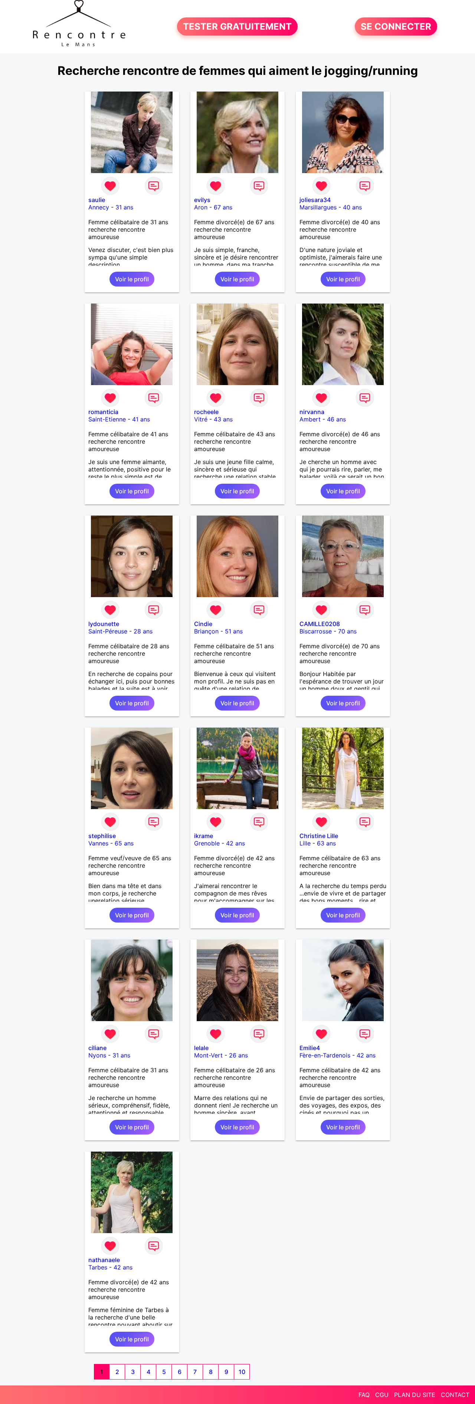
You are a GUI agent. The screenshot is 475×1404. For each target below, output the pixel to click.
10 (242, 1371)
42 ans (235, 843)
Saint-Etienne (107, 419)
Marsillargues (318, 207)
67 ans (223, 207)
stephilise (102, 836)
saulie (96, 199)
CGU (382, 1394)
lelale (201, 1048)
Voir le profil (132, 279)
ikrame (203, 836)
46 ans (336, 419)
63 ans (326, 843)
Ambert (310, 419)
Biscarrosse (315, 631)
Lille (305, 843)
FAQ (364, 1394)
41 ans (141, 419)
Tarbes (97, 1267)
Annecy (98, 207)
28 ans (143, 631)
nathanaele (104, 1260)
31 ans (124, 207)
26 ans (238, 1055)
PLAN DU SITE (414, 1394)
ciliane (97, 1048)
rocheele (206, 411)
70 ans (347, 631)
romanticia (103, 411)
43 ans (223, 419)
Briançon (206, 631)
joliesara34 (315, 199)
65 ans (124, 843)
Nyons (97, 1055)
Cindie (203, 624)
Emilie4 (309, 1048)
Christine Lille (318, 836)
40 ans (352, 207)
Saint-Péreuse (107, 631)
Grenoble (207, 843)
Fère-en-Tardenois (324, 1055)
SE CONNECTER (396, 26)
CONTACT (455, 1394)
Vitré (200, 419)
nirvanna (311, 411)
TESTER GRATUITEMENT (237, 26)
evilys (202, 199)
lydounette (103, 624)
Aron (200, 207)
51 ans (234, 631)
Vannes (98, 843)
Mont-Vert (208, 1055)
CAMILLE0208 (319, 624)
